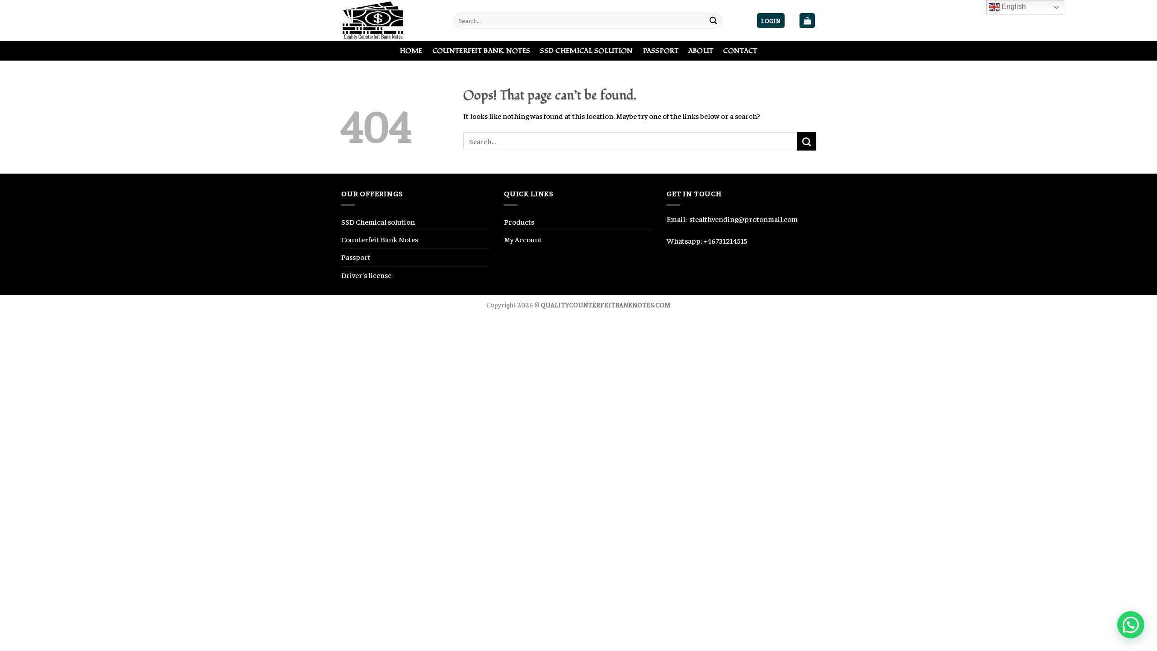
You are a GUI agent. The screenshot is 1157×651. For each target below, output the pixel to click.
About (700, 51)
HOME (411, 51)
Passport (660, 51)
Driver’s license (366, 275)
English (1013, 6)
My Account (523, 239)
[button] (1130, 624)
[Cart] (807, 20)
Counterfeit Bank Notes (482, 51)
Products (519, 221)
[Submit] (713, 20)
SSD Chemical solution (378, 221)
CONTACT (740, 51)
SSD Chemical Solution (586, 51)
